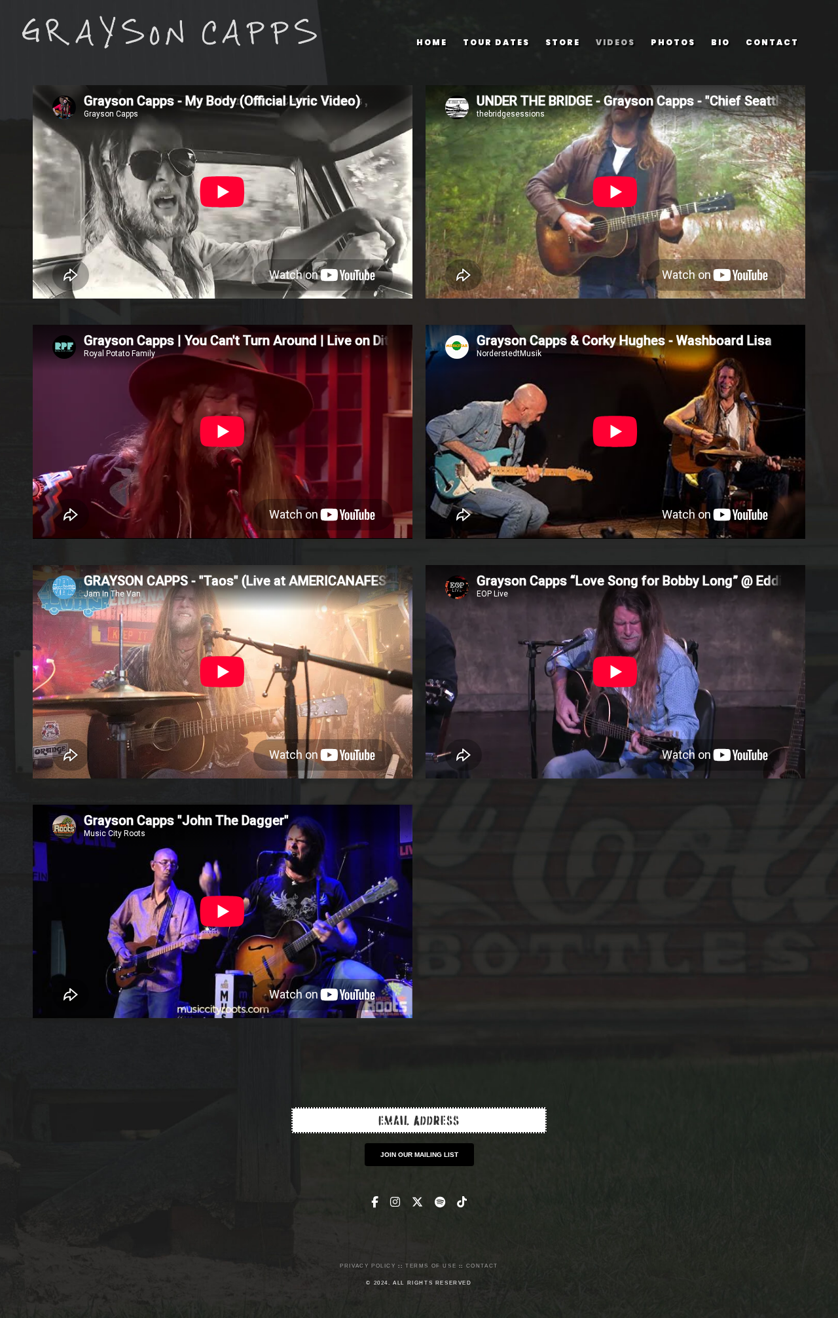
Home (431, 42)
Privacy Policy (367, 1266)
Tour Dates (496, 42)
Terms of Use (430, 1266)
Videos (615, 42)
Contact (772, 42)
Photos (673, 42)
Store (562, 42)
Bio (720, 42)
